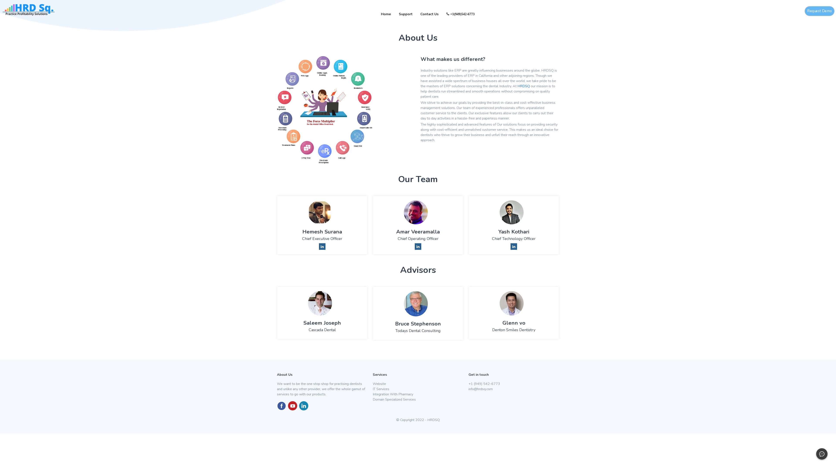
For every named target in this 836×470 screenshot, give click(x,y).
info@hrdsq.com (481, 389)
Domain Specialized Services (394, 399)
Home (386, 14)
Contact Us (429, 14)
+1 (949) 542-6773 (484, 383)
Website (379, 383)
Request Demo (820, 10)
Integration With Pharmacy (393, 394)
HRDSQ (523, 86)
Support (406, 14)
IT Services (381, 389)
